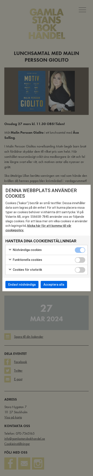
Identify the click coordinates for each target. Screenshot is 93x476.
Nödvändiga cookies (27, 250)
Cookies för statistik (27, 269)
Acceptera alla (53, 284)
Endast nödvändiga (22, 284)
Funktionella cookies (27, 259)
